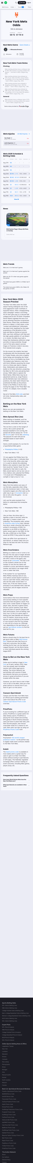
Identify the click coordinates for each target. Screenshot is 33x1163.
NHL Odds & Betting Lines (9, 1021)
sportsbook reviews (15, 627)
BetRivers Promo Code (8, 1127)
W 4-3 (16, 195)
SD (11, 184)
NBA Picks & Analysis (8, 1029)
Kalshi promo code (12, 752)
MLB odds (19, 394)
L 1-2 (16, 173)
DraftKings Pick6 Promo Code (10, 1130)
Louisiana (4, 1051)
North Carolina (6, 1080)
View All (16, 199)
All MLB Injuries (22, 134)
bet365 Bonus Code (8, 1096)
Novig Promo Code (7, 1107)
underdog (25, 435)
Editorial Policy (6, 1159)
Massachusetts (6, 1074)
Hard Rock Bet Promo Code (10, 1125)
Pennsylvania (6, 1064)
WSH (11, 195)
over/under (15, 560)
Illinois (4, 1067)
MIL (11, 162)
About (4, 1154)
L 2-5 (16, 188)
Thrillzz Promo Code (8, 1145)
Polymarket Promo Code (9, 1099)
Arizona (4, 1056)
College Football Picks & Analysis (11, 1032)
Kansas (4, 1077)
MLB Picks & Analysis (8, 1037)
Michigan (4, 1069)
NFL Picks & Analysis (8, 1027)
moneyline (19, 493)
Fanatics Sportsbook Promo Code (11, 1091)
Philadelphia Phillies (11, 449)
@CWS (12, 173)
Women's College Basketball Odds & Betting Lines (16, 1015)
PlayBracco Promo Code (9, 1143)
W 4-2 (16, 184)
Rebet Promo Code (7, 1140)
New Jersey (5, 1062)
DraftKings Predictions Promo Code (12, 1109)
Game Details (24, 45)
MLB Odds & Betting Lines (9, 1018)
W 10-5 (17, 177)
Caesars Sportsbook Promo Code (14, 701)
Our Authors (5, 1157)
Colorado (4, 1059)
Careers (4, 1162)
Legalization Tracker (8, 1046)
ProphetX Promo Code (8, 1112)
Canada (4, 1085)
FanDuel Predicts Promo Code (10, 1101)
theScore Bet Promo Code (9, 1120)
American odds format (12, 523)
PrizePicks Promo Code (11, 729)
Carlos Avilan (9, 234)
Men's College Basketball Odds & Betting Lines (15, 1013)
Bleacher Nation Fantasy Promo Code (13, 1135)
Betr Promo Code (7, 1138)
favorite (8, 435)
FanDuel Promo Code (8, 1117)
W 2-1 (16, 192)
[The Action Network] (5, 2)
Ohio (3, 1072)
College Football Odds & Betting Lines (13, 1010)
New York (5, 1049)
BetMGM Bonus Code (8, 1094)
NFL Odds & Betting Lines (9, 1005)
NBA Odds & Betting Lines (9, 1008)
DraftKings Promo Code (9, 1114)
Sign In (29, 2)
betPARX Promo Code (8, 1122)
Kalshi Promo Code (7, 1104)
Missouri (4, 1082)
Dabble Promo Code (8, 1133)
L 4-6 (16, 181)
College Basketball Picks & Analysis (12, 1035)
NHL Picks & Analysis (8, 1040)
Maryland (4, 1054)
